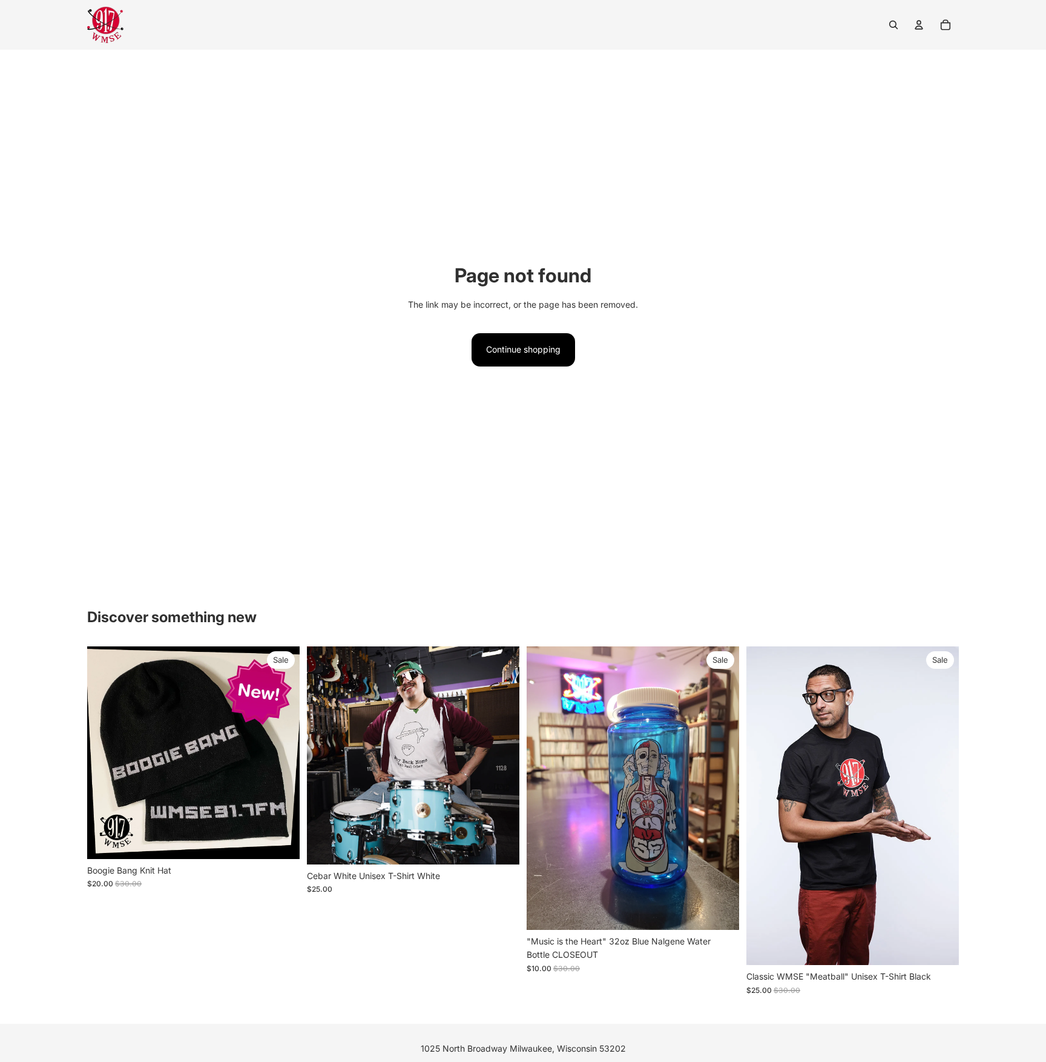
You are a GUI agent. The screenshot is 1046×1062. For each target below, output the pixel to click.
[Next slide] (281, 752)
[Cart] (945, 25)
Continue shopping (523, 349)
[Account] (919, 25)
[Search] (893, 25)
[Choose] (500, 846)
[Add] (281, 840)
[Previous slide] (105, 752)
